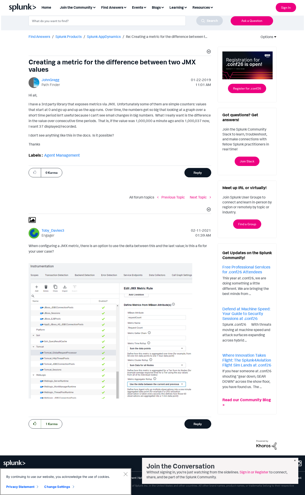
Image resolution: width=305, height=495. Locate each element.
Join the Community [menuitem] (76, 7)
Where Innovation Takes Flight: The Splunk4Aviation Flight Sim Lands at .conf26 (246, 360)
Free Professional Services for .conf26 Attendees (246, 269)
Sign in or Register (254, 472)
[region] (65, 481)
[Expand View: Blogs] (162, 7)
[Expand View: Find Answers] (125, 7)
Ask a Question (251, 20)
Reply (198, 172)
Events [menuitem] (137, 7)
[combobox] (126, 21)
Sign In (286, 7)
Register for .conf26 (247, 88)
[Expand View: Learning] (185, 7)
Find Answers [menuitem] (112, 7)
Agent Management (62, 155)
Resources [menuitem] (201, 7)
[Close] (125, 474)
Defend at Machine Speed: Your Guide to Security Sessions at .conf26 (246, 313)
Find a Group (247, 224)
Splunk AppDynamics (104, 36)
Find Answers (39, 36)
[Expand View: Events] (145, 7)
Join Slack (247, 161)
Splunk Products (68, 36)
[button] (208, 52)
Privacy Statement (20, 487)
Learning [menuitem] (176, 7)
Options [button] (265, 37)
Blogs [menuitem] (156, 7)
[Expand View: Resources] (211, 7)
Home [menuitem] (46, 7)
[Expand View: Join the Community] (94, 7)
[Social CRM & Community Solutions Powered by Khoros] (266, 444)
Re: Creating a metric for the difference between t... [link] (166, 36)
